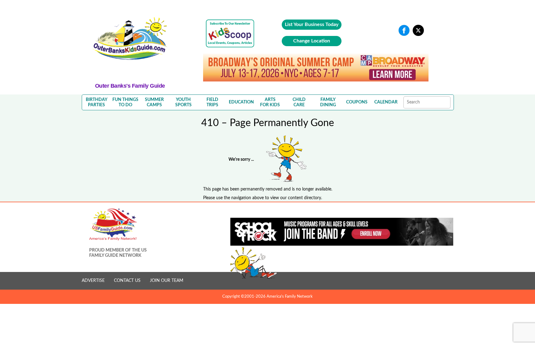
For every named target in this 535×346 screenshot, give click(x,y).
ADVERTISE (93, 280)
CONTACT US (127, 280)
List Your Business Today (311, 24)
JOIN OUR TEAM (166, 280)
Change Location (311, 40)
